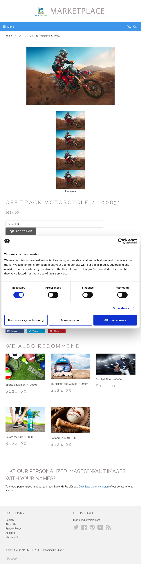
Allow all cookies (115, 320)
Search (10, 520)
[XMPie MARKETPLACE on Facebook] (84, 528)
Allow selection (70, 320)
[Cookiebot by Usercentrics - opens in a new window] (121, 241)
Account (10, 532)
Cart (135, 26)
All (20, 35)
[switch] (53, 295)
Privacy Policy (13, 528)
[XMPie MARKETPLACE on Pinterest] (92, 528)
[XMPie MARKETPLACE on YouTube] (100, 528)
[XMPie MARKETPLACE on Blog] (108, 528)
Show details (121, 308)
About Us (11, 524)
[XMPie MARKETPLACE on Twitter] (76, 528)
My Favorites (13, 537)
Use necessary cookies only (26, 320)
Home (9, 35)
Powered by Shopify (54, 550)
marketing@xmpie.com (86, 520)
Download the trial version (94, 486)
